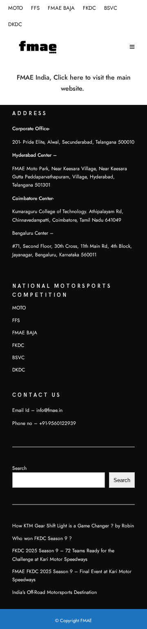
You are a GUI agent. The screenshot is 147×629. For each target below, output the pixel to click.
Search (19, 468)
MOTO (15, 8)
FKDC (89, 8)
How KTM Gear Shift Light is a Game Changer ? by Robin (73, 525)
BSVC (110, 8)
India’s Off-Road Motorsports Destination (54, 592)
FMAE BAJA (61, 8)
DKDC (15, 24)
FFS (35, 8)
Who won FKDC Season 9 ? (42, 538)
